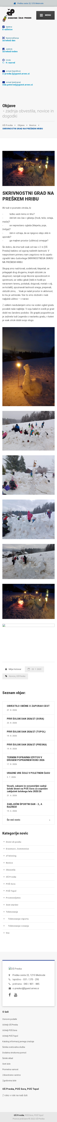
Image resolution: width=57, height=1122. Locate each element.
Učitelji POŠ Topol (10, 1036)
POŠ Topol (11, 891)
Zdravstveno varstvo (11, 1075)
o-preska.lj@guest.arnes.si (26, 988)
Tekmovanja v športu (18, 919)
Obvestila (10, 870)
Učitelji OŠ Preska (10, 1024)
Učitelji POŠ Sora (9, 1030)
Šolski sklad (7, 1058)
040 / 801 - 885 (31, 984)
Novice (12, 676)
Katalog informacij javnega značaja (18, 1041)
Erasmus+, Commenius (17, 849)
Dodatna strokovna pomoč (14, 1052)
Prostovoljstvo (13, 898)
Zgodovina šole (9, 1080)
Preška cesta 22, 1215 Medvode (29, 975)
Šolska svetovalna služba (13, 1047)
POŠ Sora (10, 884)
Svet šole (6, 1064)
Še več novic (13, 820)
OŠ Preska (20, 676)
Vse (8, 933)
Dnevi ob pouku (13, 842)
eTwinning (11, 856)
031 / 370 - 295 (31, 979)
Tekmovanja (12, 912)
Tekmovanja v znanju (18, 926)
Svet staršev (12, 905)
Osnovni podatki (9, 1019)
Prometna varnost (10, 1069)
